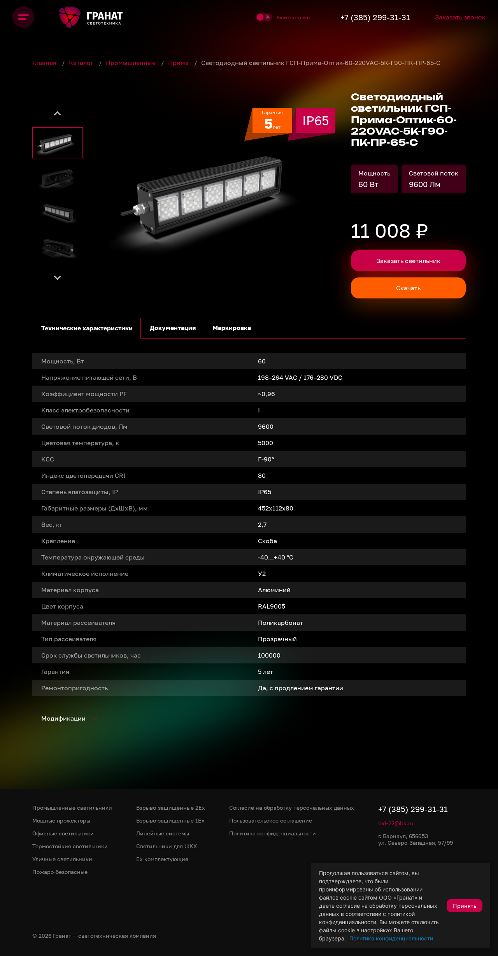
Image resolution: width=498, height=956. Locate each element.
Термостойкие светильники (70, 846)
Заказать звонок (460, 17)
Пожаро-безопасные (60, 871)
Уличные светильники (62, 859)
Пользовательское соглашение (270, 820)
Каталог (82, 63)
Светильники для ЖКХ (166, 846)
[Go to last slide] (57, 113)
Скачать (408, 288)
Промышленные (131, 63)
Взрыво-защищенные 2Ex (170, 807)
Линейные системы (162, 833)
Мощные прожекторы (61, 820)
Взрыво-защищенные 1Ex (170, 820)
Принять (464, 905)
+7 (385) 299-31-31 (375, 17)
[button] (57, 142)
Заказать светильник (408, 261)
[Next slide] (57, 277)
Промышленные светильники (72, 807)
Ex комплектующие (162, 859)
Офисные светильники (63, 833)
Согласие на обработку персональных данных (291, 807)
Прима (179, 63)
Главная (45, 63)
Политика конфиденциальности (391, 938)
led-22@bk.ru (395, 823)
